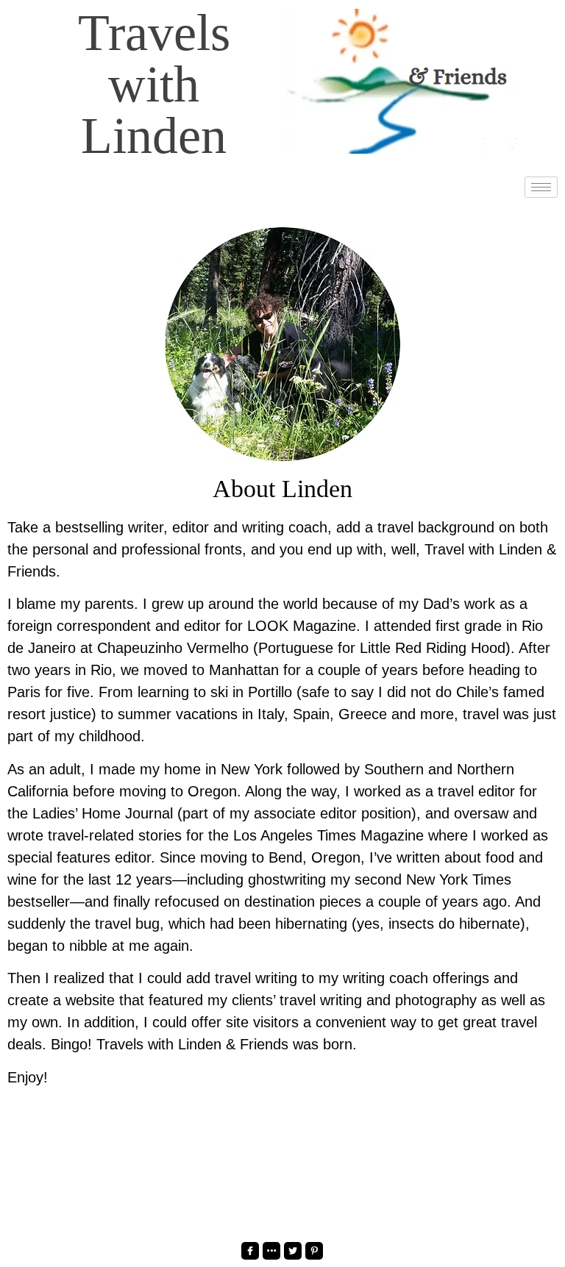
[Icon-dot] (271, 1251)
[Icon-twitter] (293, 1251)
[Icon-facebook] (250, 1251)
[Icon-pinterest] (314, 1251)
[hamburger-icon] (541, 187)
